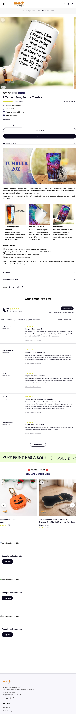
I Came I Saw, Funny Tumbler (33, 340)
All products (31, 11)
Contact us (6, 707)
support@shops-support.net (12, 695)
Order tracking (7, 711)
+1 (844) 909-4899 (9, 692)
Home (23, 11)
